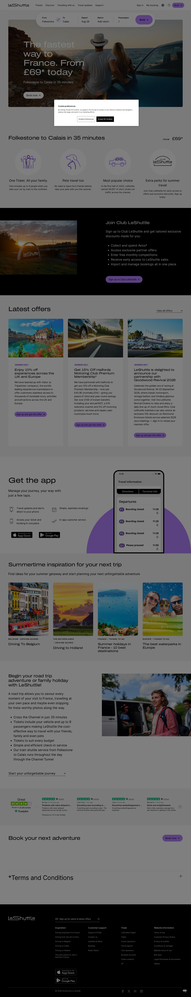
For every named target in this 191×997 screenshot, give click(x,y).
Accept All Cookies (105, 119)
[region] (96, 113)
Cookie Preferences (86, 119)
